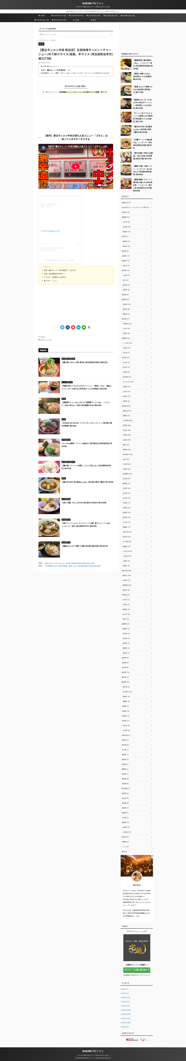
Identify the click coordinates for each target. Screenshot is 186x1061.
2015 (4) (125, 1027)
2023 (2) (125, 993)
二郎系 (77, 20)
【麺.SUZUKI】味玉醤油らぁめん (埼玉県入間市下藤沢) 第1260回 (87, 482)
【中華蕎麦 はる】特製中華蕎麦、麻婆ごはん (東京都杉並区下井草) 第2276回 (72, 566)
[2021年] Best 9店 (94, 15)
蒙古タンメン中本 (46, 340)
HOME (42, 15)
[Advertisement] (75, 115)
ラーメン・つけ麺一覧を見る (136, 970)
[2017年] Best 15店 (60, 20)
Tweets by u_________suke (137, 931)
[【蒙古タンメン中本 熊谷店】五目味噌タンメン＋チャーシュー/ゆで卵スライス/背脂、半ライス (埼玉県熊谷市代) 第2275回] (78, 327)
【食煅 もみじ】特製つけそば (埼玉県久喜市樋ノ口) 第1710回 (142, 89)
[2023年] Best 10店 (59, 15)
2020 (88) (125, 1006)
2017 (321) (125, 1018)
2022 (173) (125, 997)
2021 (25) (125, 1001)
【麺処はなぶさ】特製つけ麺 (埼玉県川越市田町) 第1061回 (85, 546)
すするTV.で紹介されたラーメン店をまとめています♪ (93, 1055)
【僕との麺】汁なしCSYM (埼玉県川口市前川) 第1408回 (84, 503)
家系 (94, 20)
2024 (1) (125, 989)
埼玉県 (43, 337)
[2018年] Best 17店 (42, 20)
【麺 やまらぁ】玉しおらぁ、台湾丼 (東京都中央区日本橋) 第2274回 (69, 563)
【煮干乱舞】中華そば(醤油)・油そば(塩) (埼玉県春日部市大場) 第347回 (143, 156)
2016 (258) (126, 1022)
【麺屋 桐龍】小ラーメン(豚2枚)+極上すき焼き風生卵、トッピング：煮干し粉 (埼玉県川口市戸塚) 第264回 (142, 185)
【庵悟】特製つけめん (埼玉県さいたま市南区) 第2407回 (142, 76)
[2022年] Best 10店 (77, 15)
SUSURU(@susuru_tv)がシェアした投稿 (60, 260)
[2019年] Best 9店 (129, 15)
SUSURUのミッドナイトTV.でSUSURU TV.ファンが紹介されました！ (93, 11)
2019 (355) (126, 1010)
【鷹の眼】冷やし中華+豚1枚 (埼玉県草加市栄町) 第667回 (84, 362)
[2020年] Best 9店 (111, 15)
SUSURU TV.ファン (93, 3)
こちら (54, 281)
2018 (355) (126, 1014)
